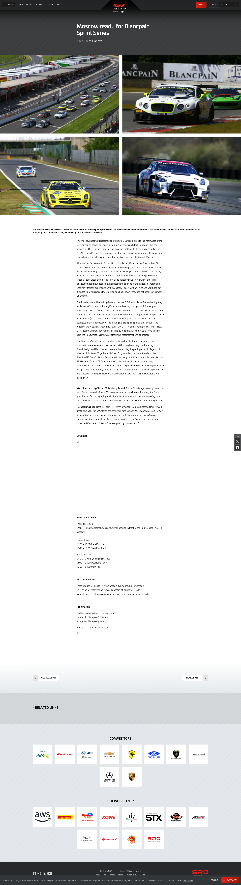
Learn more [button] (188, 880)
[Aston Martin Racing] (42, 754)
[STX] (154, 817)
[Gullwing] (87, 839)
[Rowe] (109, 817)
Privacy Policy (131, 875)
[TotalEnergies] (87, 817)
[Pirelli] (65, 817)
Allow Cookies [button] (230, 880)
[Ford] (154, 754)
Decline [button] (214, 880)
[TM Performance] (176, 817)
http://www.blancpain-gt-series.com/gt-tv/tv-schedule (122, 594)
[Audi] (65, 754)
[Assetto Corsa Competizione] (198, 817)
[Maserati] (132, 817)
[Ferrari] (132, 754)
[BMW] (87, 754)
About (98, 875)
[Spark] (109, 839)
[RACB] (132, 839)
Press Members (109, 875)
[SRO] (154, 839)
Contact (142, 875)
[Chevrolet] (109, 754)
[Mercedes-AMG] (109, 777)
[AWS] (42, 817)
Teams (120, 875)
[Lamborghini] (176, 754)
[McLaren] (198, 754)
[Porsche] (132, 777)
